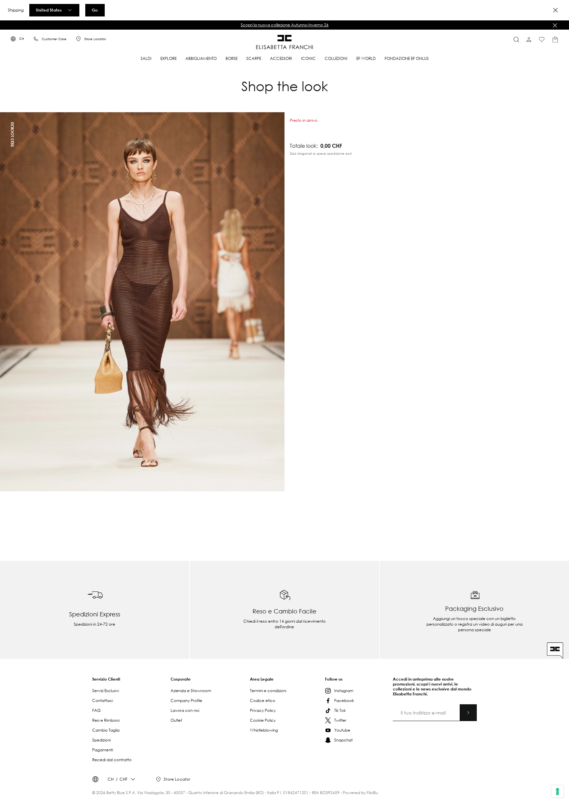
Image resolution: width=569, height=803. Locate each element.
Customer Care (54, 39)
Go (95, 10)
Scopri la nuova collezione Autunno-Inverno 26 (285, 25)
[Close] (555, 10)
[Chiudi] (555, 25)
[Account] (528, 39)
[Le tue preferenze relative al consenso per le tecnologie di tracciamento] (557, 791)
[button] (284, 25)
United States (49, 10)
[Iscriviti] (468, 712)
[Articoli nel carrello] (555, 39)
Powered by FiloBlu (360, 792)
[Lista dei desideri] (541, 39)
